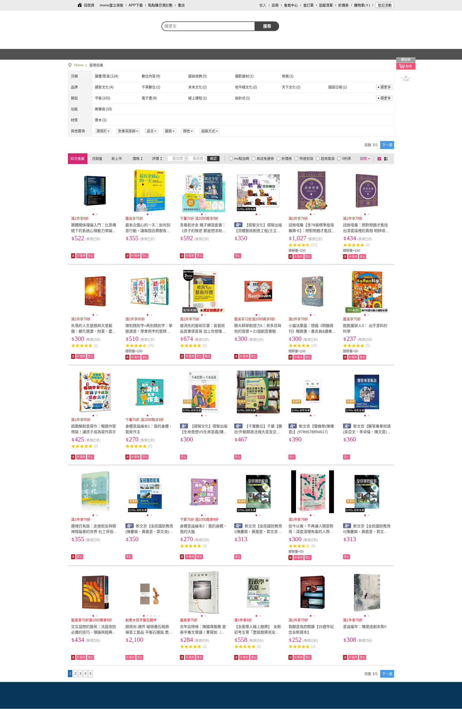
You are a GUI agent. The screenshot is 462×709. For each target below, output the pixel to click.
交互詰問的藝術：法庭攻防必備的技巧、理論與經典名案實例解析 (93, 632)
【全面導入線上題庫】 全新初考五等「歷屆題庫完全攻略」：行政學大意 (257, 632)
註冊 (275, 5)
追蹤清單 (326, 5)
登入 (262, 5)
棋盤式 (380, 158)
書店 (181, 5)
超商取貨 (328, 159)
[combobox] (208, 26)
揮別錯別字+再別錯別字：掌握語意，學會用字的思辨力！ (148, 331)
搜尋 (267, 26)
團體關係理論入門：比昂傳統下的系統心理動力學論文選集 (93, 230)
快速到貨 (306, 159)
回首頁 (89, 5)
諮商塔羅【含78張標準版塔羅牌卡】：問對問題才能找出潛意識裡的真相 (311, 230)
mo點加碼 (241, 159)
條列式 (387, 158)
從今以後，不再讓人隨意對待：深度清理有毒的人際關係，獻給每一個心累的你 (310, 531)
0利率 (346, 159)
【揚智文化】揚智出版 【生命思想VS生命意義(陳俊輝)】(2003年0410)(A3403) (204, 432)
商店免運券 (265, 159)
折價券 (343, 5)
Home (78, 65)
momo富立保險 (111, 5)
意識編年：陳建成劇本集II (364, 626)
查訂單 (308, 5)
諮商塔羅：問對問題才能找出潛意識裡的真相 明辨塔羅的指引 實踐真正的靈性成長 (366, 230)
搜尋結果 (95, 65)
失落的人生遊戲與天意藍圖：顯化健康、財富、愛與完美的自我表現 (93, 331)
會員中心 (291, 5)
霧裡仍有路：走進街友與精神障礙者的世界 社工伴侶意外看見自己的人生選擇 (94, 531)
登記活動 (385, 5)
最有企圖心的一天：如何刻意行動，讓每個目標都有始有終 (147, 230)
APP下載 (136, 5)
